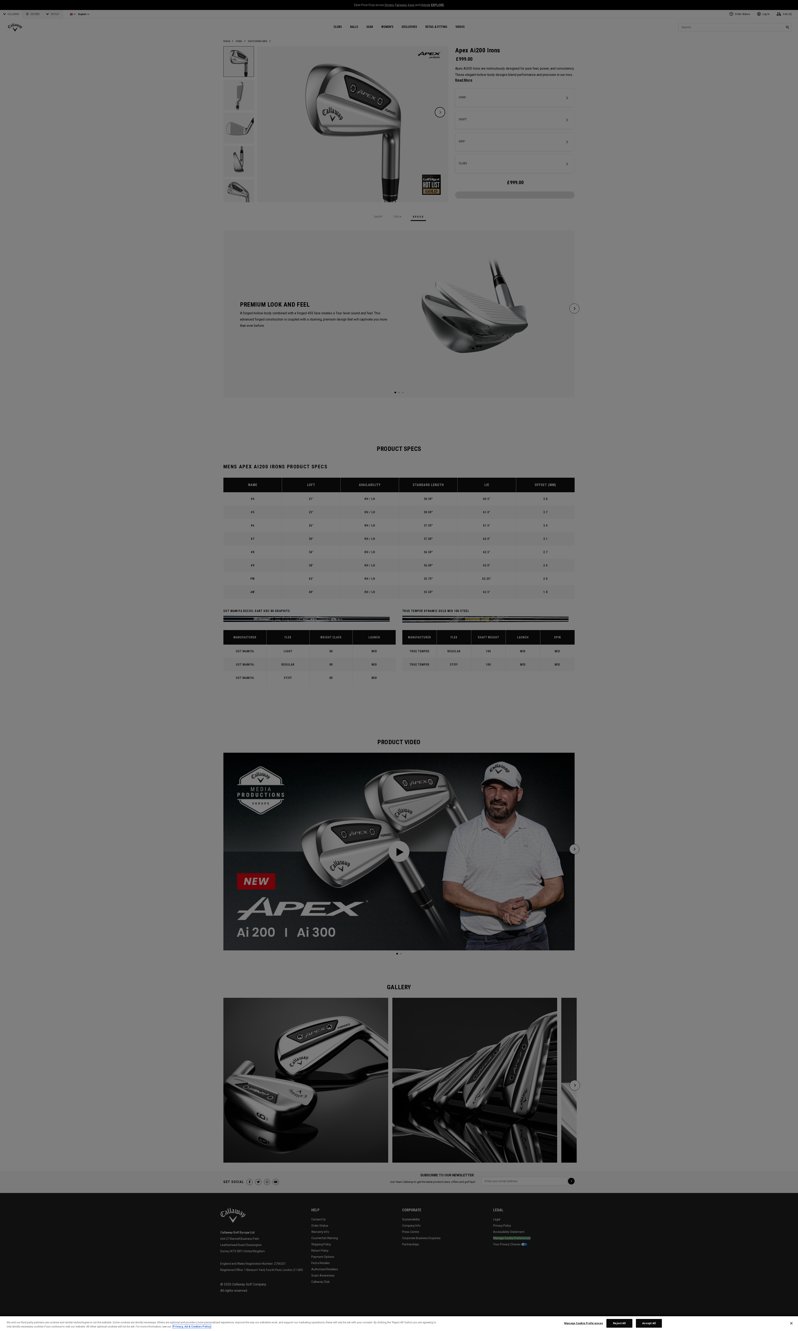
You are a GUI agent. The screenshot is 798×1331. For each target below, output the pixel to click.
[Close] (791, 1323)
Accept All (649, 1323)
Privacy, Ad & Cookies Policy (192, 1326)
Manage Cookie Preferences (583, 1323)
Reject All (619, 1323)
